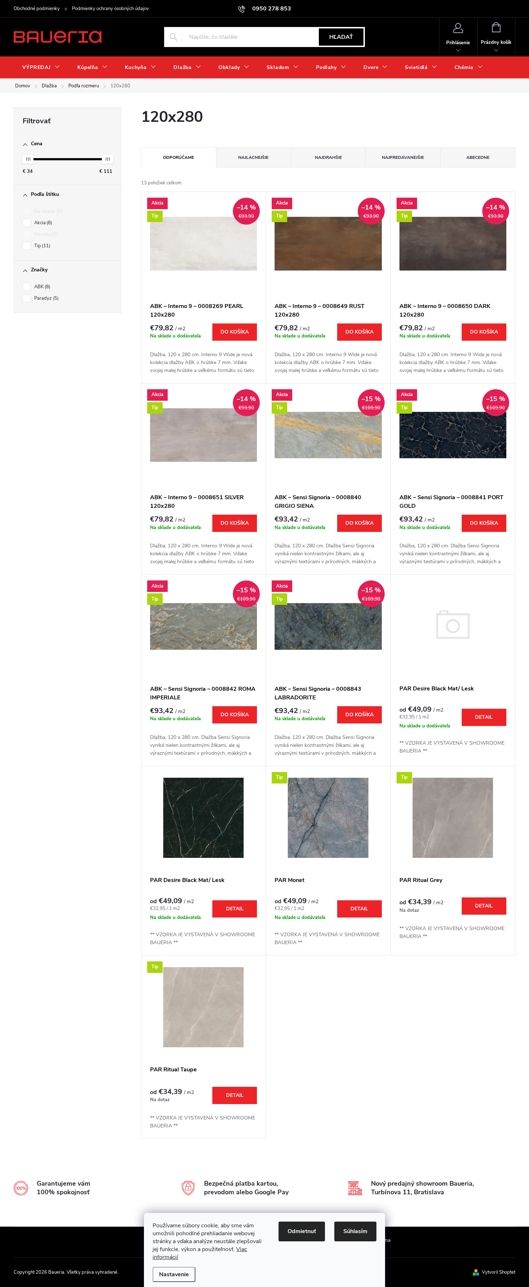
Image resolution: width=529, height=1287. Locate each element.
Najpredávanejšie (403, 157)
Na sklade (47, 211)
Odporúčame (178, 157)
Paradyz (45, 298)
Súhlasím (355, 1231)
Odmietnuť (302, 1231)
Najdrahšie (328, 157)
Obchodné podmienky (37, 8)
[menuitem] (41, 67)
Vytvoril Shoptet (498, 1272)
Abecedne (477, 157)
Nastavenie (174, 1274)
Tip (41, 246)
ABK (41, 287)
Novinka (45, 234)
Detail (484, 717)
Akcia (42, 223)
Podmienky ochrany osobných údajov (110, 8)
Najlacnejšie (253, 157)
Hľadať (341, 37)
